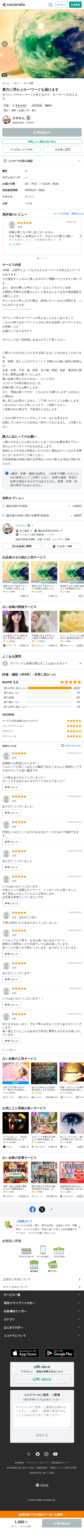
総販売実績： (23, 122)
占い (16, 83)
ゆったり (29, 196)
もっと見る (15, 244)
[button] (42, 663)
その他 (28, 203)
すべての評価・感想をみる (69, 213)
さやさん (21, 525)
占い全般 (28, 83)
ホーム (5, 83)
